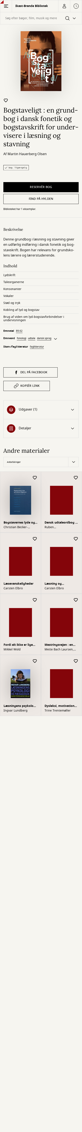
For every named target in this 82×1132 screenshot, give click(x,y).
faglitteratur (37, 347)
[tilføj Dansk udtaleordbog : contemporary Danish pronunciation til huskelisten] (75, 478)
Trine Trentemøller (58, 710)
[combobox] (41, 18)
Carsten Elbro (13, 588)
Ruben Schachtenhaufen (57, 527)
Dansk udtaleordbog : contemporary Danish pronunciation (60, 523)
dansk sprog (44, 338)
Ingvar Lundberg (16, 710)
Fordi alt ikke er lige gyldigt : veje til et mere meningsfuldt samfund (18, 645)
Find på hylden (41, 199)
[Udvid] (55, 338)
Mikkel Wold (12, 649)
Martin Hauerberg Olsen (27, 154)
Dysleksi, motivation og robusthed (59, 706)
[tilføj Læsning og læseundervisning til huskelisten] (75, 539)
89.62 (19, 331)
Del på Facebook (33, 372)
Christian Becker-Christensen (16, 527)
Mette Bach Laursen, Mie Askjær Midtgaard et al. (60, 649)
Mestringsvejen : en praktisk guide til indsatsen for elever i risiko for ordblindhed (60, 645)
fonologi (21, 338)
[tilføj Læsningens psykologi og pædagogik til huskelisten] (34, 661)
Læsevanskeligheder (18, 583)
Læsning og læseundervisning (57, 584)
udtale (31, 338)
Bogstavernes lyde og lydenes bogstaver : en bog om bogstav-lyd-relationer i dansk (20, 523)
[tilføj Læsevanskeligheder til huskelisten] (34, 539)
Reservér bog (41, 187)
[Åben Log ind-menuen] (64, 6)
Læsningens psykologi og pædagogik (20, 706)
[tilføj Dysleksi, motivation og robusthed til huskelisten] (75, 661)
